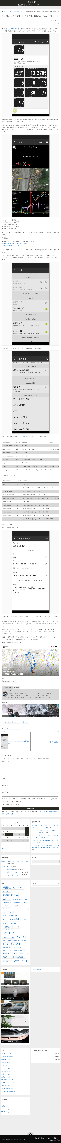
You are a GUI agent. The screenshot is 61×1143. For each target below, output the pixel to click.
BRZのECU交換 (36, 840)
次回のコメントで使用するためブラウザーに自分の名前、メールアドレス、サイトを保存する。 (31, 799)
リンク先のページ (23, 436)
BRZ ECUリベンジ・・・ (39, 835)
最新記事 (16, 687)
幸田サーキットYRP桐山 (10, 953)
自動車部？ (21, 957)
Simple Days (22, 1139)
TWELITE (26, 909)
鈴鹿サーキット (21, 961)
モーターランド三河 (19, 940)
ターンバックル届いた (38, 830)
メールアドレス (6, 785)
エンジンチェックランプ (11, 915)
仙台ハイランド (17, 947)
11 (7, 834)
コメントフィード (6, 1109)
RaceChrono (17, 728)
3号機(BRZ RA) (8, 728)
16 (27, 834)
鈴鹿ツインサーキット (7, 1082)
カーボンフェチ (9, 923)
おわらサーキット (6, 1085)
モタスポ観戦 (7, 940)
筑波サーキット (23, 953)
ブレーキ (21, 937)
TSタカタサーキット (7, 1088)
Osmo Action (20, 905)
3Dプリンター (7, 891)
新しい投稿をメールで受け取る (12, 804)
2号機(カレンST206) (13, 887)
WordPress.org (5, 1112)
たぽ (58, 24)
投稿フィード (5, 1106)
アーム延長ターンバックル (39, 825)
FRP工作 (17, 902)
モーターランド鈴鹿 (11, 944)
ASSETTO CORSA (17, 899)
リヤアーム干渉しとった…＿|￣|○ (10, 872)
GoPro (25, 902)
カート (25, 919)
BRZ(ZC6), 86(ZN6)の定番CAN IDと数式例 (15, 243)
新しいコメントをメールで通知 (12, 801)
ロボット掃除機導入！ (7, 869)
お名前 (4, 778)
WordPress (10, 1139)
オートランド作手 (11, 919)
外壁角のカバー (5, 866)
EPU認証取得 (7, 902)
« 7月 (2, 849)
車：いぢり (25, 722)
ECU (26, 899)
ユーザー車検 (7, 947)
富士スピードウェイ (19, 951)
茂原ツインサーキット (7, 961)
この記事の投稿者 (8, 687)
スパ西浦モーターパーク (11, 927)
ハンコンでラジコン (8, 937)
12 (11, 834)
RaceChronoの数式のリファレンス (12, 245)
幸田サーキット (5, 1074)
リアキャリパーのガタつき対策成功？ (43, 845)
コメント (5, 761)
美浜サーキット (9, 957)
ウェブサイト (5, 792)
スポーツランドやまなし (7, 929)
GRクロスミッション (9, 905)
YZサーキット (8, 912)
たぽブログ (31, 2)
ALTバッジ (6, 899)
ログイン (4, 1103)
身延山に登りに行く (15, 29)
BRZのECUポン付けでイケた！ (10, 875)
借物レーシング (7, 950)
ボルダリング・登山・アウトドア (12, 722)
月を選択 (35, 883)
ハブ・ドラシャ (10, 933)
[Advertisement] (46, 1113)
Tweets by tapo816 (36, 969)
